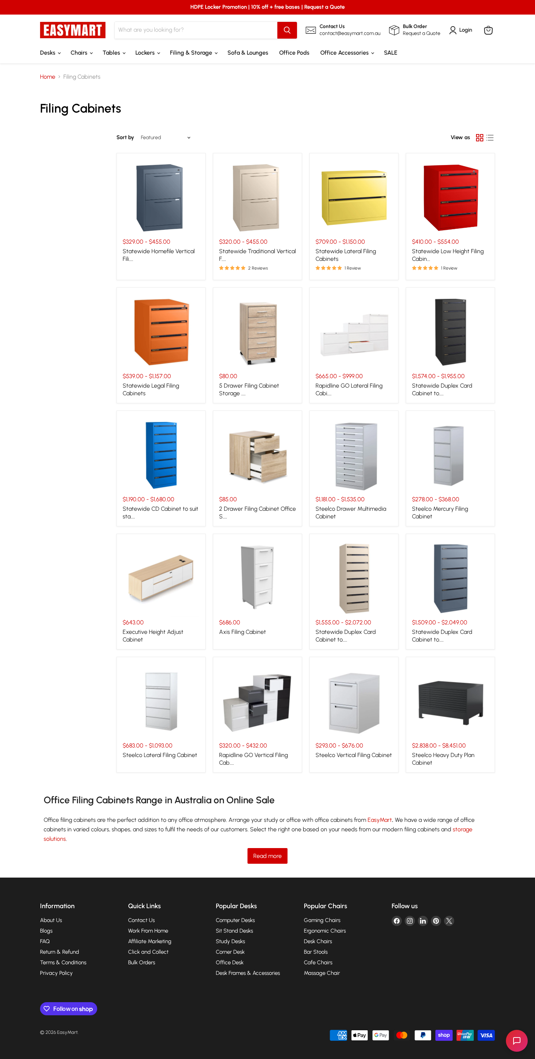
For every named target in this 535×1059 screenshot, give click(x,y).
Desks (48, 52)
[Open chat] (517, 1041)
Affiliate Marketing (149, 941)
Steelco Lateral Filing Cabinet (160, 755)
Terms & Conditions (63, 962)
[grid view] (480, 138)
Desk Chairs (318, 941)
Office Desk (229, 962)
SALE (390, 52)
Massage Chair (322, 973)
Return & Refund (59, 952)
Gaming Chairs (322, 920)
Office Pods (294, 52)
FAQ (45, 941)
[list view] (490, 138)
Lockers (145, 52)
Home (47, 77)
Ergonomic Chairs (325, 930)
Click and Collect (148, 952)
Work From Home (148, 930)
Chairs (80, 52)
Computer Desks (235, 920)
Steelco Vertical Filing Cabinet (354, 755)
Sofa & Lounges (247, 52)
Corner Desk (230, 952)
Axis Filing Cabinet (242, 631)
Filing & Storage (192, 52)
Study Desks (230, 941)
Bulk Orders (141, 962)
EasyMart (380, 819)
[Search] (287, 30)
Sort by (125, 137)
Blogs (46, 930)
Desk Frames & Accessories (248, 973)
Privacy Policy (56, 973)
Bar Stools (316, 952)
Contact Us (141, 920)
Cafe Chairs (318, 962)
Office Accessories (345, 52)
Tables (112, 52)
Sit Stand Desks (234, 930)
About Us (51, 920)
